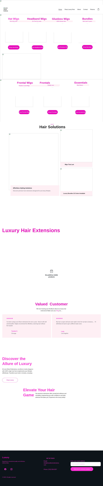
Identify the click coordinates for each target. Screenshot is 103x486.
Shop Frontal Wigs (24, 112)
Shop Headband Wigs (37, 47)
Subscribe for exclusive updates (82, 469)
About (79, 9)
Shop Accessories (80, 112)
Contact (85, 9)
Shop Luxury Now (70, 9)
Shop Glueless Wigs (62, 47)
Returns (92, 9)
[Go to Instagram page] (11, 469)
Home (60, 9)
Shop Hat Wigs (13, 47)
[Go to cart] (98, 9)
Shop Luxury (10, 380)
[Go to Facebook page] (5, 469)
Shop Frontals (52, 112)
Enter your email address (78, 461)
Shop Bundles (87, 47)
